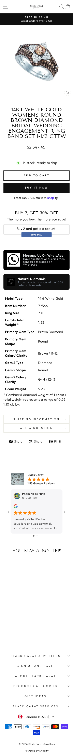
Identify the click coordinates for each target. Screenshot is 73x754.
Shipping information (36, 419)
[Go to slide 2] (37, 535)
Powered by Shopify (36, 750)
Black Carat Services (36, 706)
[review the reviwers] (16, 507)
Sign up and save (35, 665)
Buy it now (36, 187)
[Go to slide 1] (33, 536)
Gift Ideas (36, 696)
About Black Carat (35, 676)
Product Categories (35, 686)
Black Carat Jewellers (35, 655)
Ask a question (36, 428)
